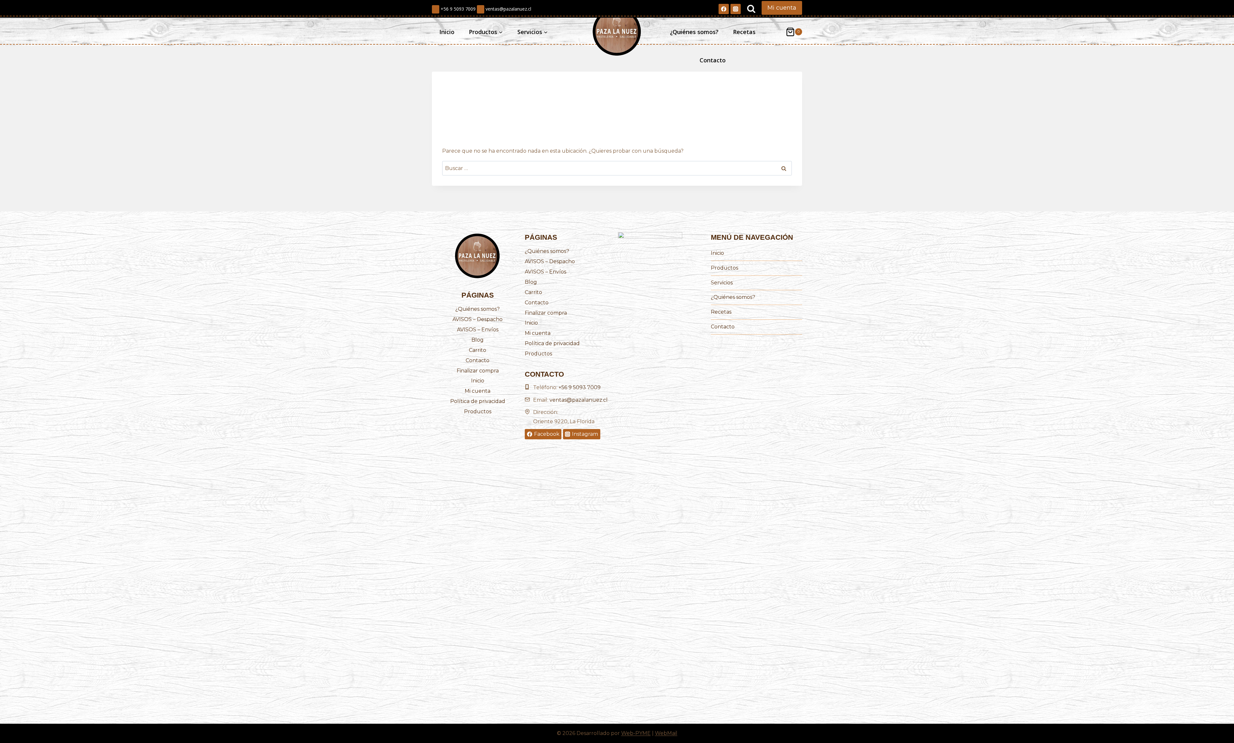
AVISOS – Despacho (477, 319)
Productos (477, 411)
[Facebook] (724, 9)
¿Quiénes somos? (694, 32)
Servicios (722, 283)
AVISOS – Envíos (477, 330)
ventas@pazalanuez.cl (507, 9)
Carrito (477, 350)
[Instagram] (735, 9)
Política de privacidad (477, 401)
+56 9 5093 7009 (457, 9)
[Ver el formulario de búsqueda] (751, 9)
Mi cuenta (781, 7)
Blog (477, 340)
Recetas (744, 32)
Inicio (446, 32)
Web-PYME (636, 733)
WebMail (666, 733)
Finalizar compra (478, 371)
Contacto (713, 60)
